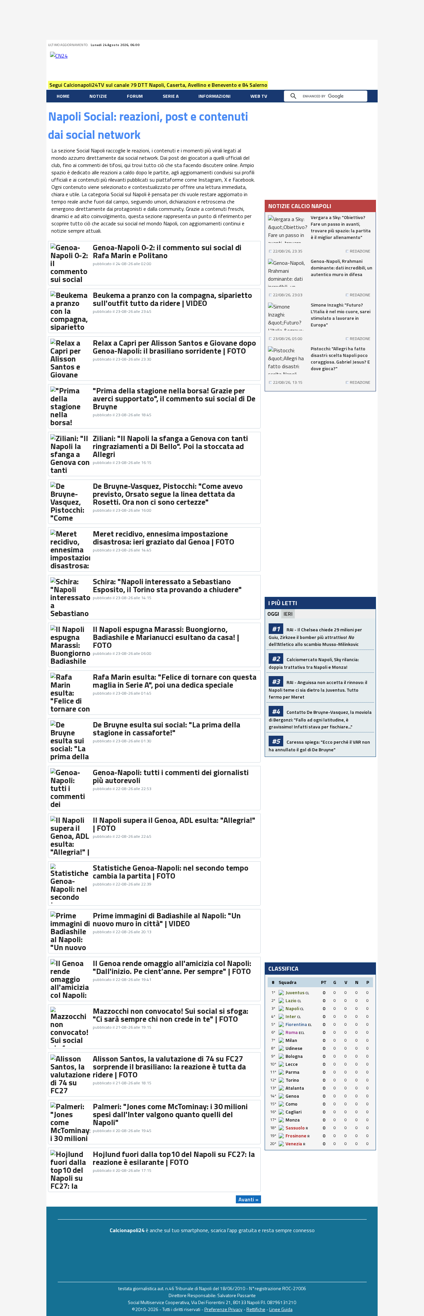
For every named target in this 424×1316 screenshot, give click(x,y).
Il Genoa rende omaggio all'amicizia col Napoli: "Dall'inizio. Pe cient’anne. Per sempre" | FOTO (172, 967)
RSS (339, 45)
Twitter (322, 45)
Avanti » (248, 1199)
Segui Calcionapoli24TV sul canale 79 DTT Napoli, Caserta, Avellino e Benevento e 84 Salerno (158, 85)
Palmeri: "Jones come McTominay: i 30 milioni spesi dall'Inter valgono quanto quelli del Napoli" (170, 1114)
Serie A (171, 95)
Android (355, 45)
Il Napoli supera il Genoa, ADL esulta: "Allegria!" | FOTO (174, 824)
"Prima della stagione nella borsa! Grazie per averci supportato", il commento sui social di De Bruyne (174, 398)
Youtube (347, 45)
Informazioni (214, 95)
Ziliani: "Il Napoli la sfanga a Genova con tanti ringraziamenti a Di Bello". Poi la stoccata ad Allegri (170, 446)
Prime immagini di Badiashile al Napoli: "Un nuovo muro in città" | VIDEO (167, 919)
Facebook (330, 45)
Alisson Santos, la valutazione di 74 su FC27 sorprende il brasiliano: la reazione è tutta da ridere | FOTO (169, 1066)
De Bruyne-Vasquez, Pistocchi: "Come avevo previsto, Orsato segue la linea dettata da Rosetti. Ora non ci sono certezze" (168, 494)
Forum (135, 95)
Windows (372, 45)
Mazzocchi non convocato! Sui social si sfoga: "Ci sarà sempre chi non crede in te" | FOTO (170, 1015)
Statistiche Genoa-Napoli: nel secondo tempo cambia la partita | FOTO (170, 872)
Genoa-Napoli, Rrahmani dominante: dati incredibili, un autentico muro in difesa (341, 268)
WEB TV (258, 95)
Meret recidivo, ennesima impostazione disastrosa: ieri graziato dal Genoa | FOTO (163, 537)
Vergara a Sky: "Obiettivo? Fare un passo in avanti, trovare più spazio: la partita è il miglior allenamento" (341, 227)
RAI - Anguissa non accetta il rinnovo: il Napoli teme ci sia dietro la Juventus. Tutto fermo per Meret (318, 689)
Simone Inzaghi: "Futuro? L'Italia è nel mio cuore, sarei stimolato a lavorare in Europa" (340, 315)
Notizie (98, 95)
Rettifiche (255, 1309)
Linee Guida (280, 1309)
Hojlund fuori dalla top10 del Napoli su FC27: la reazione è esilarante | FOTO (174, 1158)
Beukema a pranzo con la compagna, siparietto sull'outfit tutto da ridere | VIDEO (172, 299)
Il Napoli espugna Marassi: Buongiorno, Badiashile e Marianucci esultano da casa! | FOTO (166, 637)
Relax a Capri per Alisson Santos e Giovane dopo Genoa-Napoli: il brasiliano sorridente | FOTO (174, 347)
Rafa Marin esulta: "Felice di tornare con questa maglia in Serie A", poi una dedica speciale (174, 681)
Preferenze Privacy (223, 1309)
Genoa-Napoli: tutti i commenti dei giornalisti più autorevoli (171, 776)
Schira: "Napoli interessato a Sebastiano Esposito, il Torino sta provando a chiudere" (167, 585)
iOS (363, 45)
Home (63, 95)
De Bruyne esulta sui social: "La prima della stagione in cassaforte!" (166, 728)
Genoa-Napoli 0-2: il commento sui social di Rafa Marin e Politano (167, 251)
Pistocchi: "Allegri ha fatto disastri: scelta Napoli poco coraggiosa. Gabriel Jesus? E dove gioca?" (340, 358)
